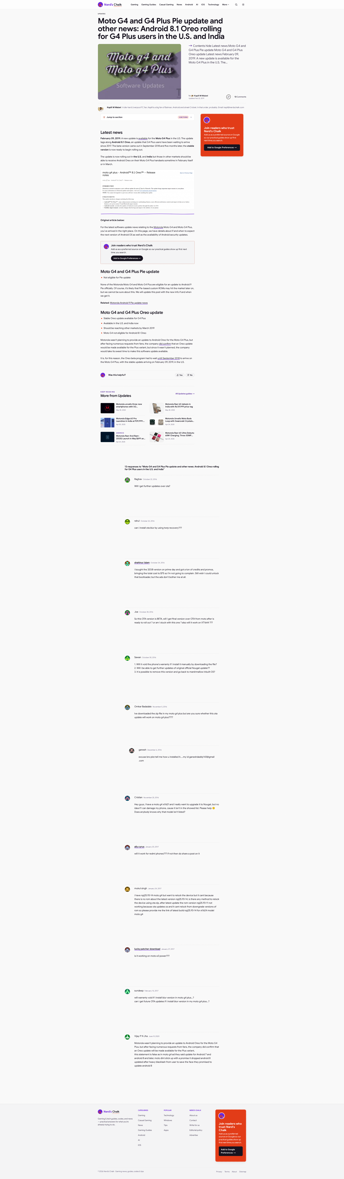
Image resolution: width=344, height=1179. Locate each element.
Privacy (219, 1172)
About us (193, 1115)
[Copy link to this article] (228, 97)
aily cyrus (139, 846)
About (234, 1172)
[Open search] (236, 5)
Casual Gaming (166, 4)
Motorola (158, 227)
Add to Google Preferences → (127, 258)
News (179, 4)
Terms (227, 1172)
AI (197, 4)
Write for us (194, 1125)
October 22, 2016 (150, 479)
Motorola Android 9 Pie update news (129, 302)
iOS (203, 4)
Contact (193, 1120)
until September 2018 (169, 358)
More (224, 4)
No (191, 375)
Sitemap (242, 1172)
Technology (213, 4)
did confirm (165, 343)
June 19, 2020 (154, 1036)
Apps (166, 1130)
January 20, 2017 (152, 847)
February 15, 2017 (151, 991)
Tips (165, 1125)
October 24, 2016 (157, 563)
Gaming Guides (148, 4)
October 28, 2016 (146, 612)
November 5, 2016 (160, 707)
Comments (240, 97)
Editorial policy (195, 1130)
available (143, 138)
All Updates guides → (185, 393)
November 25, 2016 (151, 797)
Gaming (134, 4)
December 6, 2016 (154, 750)
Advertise (193, 1135)
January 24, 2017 (154, 888)
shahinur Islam (142, 562)
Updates (101, 14)
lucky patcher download (147, 949)
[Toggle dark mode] (243, 5)
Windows (168, 1120)
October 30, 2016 (149, 657)
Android (189, 4)
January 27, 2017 (167, 949)
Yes (180, 375)
